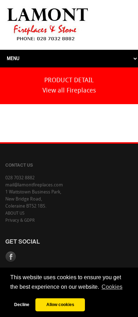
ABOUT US (14, 213)
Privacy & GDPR (20, 221)
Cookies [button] (112, 287)
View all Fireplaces (69, 91)
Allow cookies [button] (60, 304)
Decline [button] (21, 304)
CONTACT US (19, 165)
